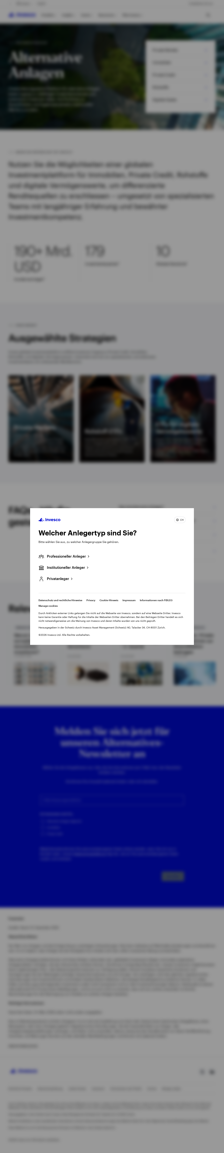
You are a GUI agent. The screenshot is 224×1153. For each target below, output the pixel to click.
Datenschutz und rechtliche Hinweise (60, 600)
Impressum (129, 600)
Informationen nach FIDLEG (156, 600)
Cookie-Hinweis (109, 600)
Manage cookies (48, 605)
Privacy (90, 600)
